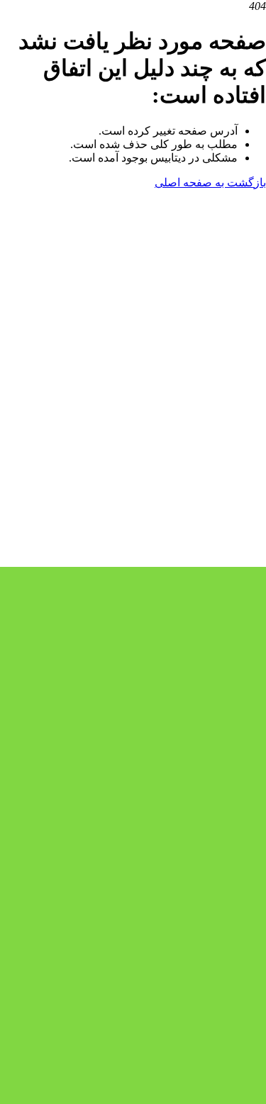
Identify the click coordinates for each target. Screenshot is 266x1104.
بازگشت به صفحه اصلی (210, 182)
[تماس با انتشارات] (133, 451)
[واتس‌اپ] (159, 560)
